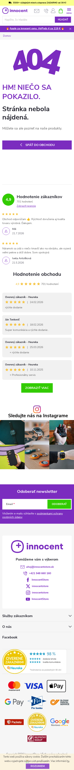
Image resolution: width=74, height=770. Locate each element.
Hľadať (63, 19)
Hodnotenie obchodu (37, 274)
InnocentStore (40, 580)
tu (68, 761)
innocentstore (40, 586)
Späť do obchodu (40, 145)
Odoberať (59, 504)
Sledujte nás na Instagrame (38, 415)
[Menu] (69, 11)
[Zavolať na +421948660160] (46, 11)
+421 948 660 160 (40, 573)
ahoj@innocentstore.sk (40, 567)
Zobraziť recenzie (26, 206)
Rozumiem (38, 766)
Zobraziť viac (37, 388)
